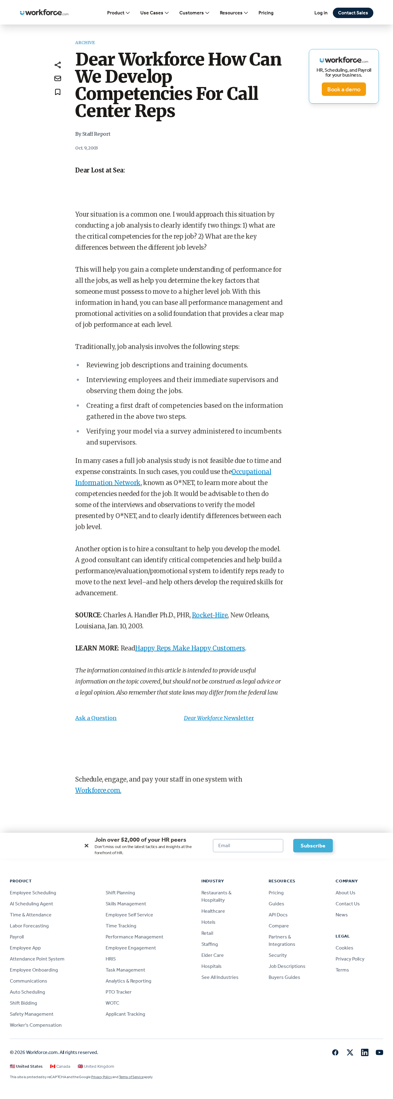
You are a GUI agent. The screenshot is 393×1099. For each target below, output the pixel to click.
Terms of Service (131, 1077)
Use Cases (151, 13)
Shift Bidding (23, 1003)
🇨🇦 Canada (60, 1066)
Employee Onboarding (34, 970)
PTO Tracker (119, 992)
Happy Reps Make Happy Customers (190, 648)
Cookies (344, 948)
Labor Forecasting (29, 926)
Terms (342, 970)
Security (278, 955)
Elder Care (212, 955)
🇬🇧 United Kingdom (96, 1066)
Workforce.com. (98, 790)
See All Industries (220, 977)
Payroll (17, 937)
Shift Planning (120, 893)
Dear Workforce (204, 718)
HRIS (111, 959)
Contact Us (348, 904)
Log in (321, 13)
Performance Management (134, 937)
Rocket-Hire (210, 615)
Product (115, 13)
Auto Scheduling (27, 992)
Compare (279, 926)
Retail (207, 933)
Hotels (208, 922)
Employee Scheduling (33, 893)
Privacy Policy (350, 959)
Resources (231, 13)
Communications (28, 981)
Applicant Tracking (125, 1014)
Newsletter (239, 718)
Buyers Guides (284, 977)
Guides (276, 904)
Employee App (25, 948)
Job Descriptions (287, 966)
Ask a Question (96, 718)
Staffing (209, 944)
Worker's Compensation (36, 1025)
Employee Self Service (129, 915)
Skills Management (126, 904)
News (342, 915)
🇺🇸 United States (26, 1066)
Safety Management (31, 1014)
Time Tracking (121, 926)
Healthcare (213, 911)
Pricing (266, 13)
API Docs (278, 915)
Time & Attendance (31, 915)
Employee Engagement (131, 948)
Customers (191, 13)
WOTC (112, 1003)
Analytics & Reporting (128, 981)
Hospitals (211, 966)
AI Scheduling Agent (31, 904)
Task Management (125, 970)
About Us (346, 893)
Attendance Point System (37, 959)
